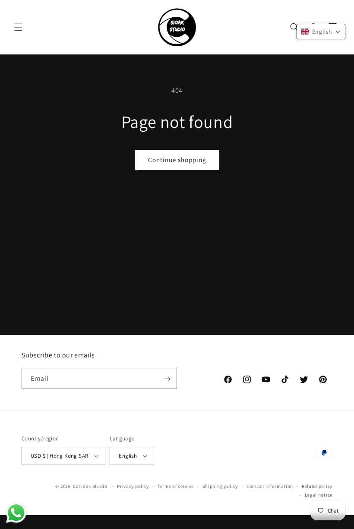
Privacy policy (133, 486)
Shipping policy (220, 486)
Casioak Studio (90, 486)
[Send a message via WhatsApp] (16, 513)
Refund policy (317, 486)
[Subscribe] (167, 379)
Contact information (270, 486)
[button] (18, 27)
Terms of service (176, 486)
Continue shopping (177, 160)
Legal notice (318, 495)
